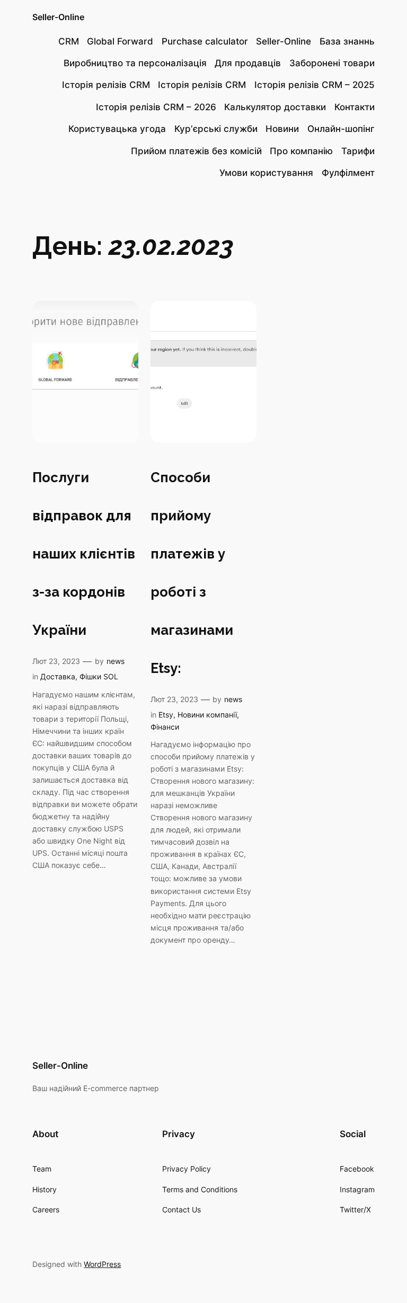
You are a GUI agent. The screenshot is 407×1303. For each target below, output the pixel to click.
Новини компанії (207, 714)
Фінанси (165, 726)
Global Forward (120, 41)
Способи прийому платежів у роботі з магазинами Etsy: (192, 572)
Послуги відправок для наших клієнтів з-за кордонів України (83, 553)
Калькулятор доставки (275, 107)
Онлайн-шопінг (341, 128)
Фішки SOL (98, 676)
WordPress (102, 1264)
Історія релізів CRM (106, 84)
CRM (68, 41)
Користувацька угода (117, 128)
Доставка (57, 676)
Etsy (165, 714)
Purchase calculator (205, 41)
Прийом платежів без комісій (196, 151)
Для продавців (248, 63)
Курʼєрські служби (216, 128)
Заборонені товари (332, 63)
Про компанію (301, 151)
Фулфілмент (348, 172)
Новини (282, 128)
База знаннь (347, 41)
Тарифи (358, 151)
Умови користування (266, 172)
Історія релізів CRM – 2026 (156, 107)
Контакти (354, 107)
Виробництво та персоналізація (135, 63)
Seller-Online (58, 17)
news (116, 661)
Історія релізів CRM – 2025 (314, 84)
